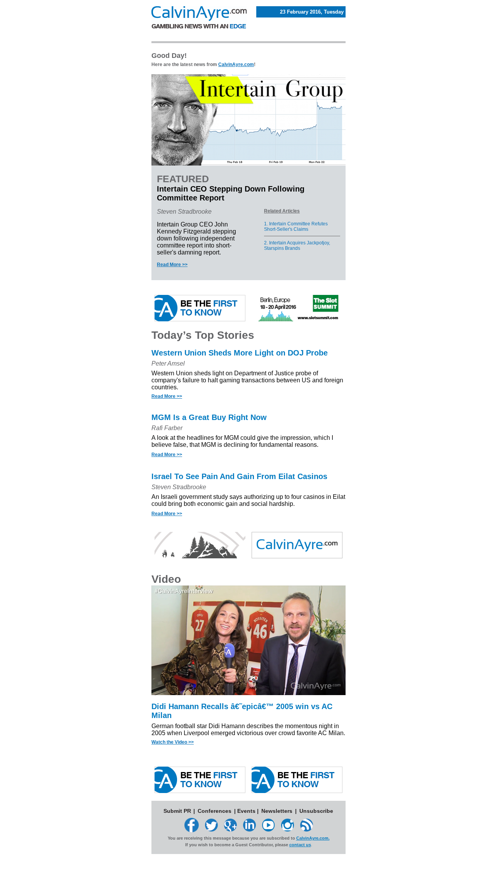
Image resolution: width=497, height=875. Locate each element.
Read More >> (172, 264)
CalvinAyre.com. (313, 838)
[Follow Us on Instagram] (287, 829)
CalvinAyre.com (236, 64)
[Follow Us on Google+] (230, 829)
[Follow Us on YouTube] (268, 829)
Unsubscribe (316, 811)
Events (246, 811)
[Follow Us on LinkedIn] (249, 829)
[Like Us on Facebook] (191, 830)
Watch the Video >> (172, 742)
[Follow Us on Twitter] (211, 829)
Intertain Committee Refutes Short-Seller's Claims (296, 226)
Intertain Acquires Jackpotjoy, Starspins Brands (297, 245)
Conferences (214, 811)
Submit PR (177, 811)
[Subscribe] (306, 829)
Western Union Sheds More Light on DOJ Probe (239, 353)
